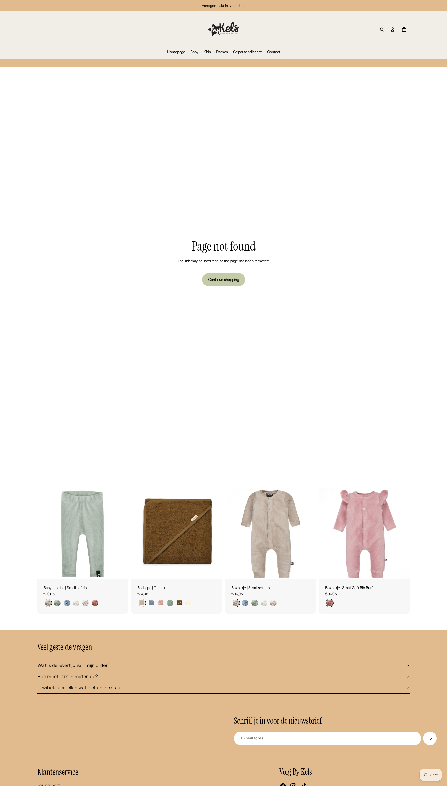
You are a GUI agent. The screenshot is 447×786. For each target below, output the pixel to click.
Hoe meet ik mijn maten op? (67, 676)
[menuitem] (176, 52)
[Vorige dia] (45, 533)
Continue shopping (223, 279)
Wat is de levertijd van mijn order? (73, 665)
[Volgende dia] (120, 533)
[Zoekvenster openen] (382, 29)
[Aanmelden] (430, 738)
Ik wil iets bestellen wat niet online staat (79, 687)
